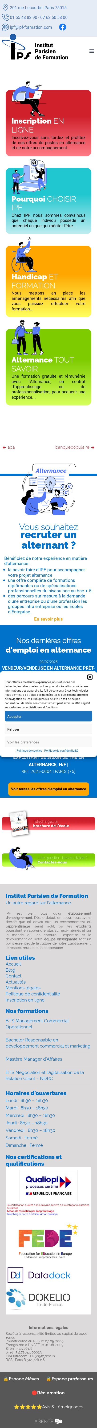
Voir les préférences (23, 741)
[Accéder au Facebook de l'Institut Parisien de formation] (62, 27)
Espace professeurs (69, 1379)
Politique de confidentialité (61, 750)
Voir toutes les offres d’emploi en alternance (48, 789)
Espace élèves (21, 1379)
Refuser (13, 729)
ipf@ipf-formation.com (31, 27)
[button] (90, 677)
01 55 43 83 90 (23, 17)
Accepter (14, 716)
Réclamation (48, 1393)
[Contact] (48, 860)
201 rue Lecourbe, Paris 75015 (38, 7)
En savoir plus (48, 619)
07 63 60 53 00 (54, 17)
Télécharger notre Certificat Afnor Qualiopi (32, 1214)
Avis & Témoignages (48, 1407)
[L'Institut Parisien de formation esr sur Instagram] (70, 27)
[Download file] (48, 823)
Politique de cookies (29, 750)
